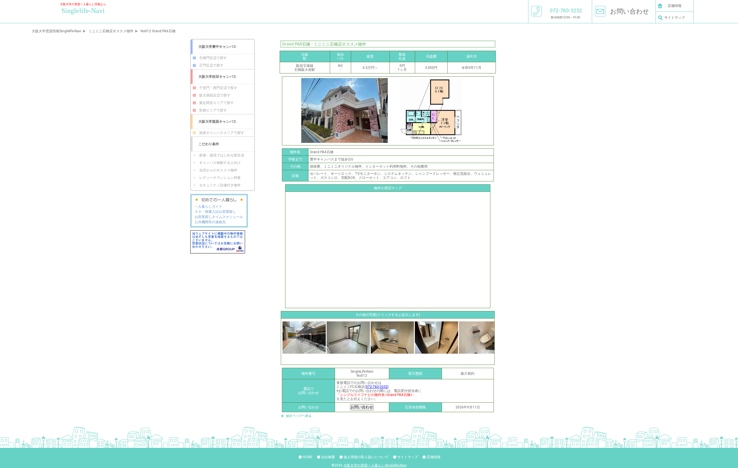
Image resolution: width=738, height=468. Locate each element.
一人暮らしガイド (208, 206)
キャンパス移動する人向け (220, 163)
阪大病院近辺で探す (214, 95)
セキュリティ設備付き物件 (220, 185)
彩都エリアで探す (213, 110)
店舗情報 (674, 6)
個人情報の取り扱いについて (366, 457)
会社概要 (328, 457)
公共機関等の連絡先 (210, 222)
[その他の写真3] (436, 337)
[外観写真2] (304, 337)
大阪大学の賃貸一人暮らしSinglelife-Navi (375, 465)
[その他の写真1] (348, 337)
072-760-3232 (377, 387)
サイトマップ (674, 18)
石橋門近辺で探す (213, 58)
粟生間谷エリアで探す (216, 103)
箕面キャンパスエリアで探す (221, 133)
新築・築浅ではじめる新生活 (221, 155)
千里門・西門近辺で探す (218, 88)
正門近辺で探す (211, 65)
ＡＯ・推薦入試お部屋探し (215, 212)
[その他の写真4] (480, 337)
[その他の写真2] (392, 337)
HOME (307, 457)
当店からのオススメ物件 (218, 170)
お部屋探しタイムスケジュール (219, 217)
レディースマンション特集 (220, 178)
